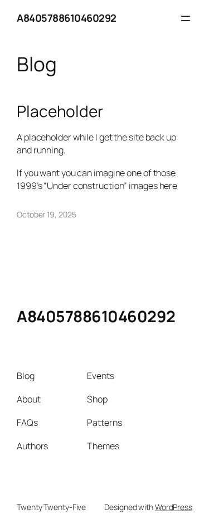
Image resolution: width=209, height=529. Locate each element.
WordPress (173, 507)
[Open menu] (185, 18)
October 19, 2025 (46, 214)
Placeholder (60, 111)
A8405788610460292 (66, 18)
